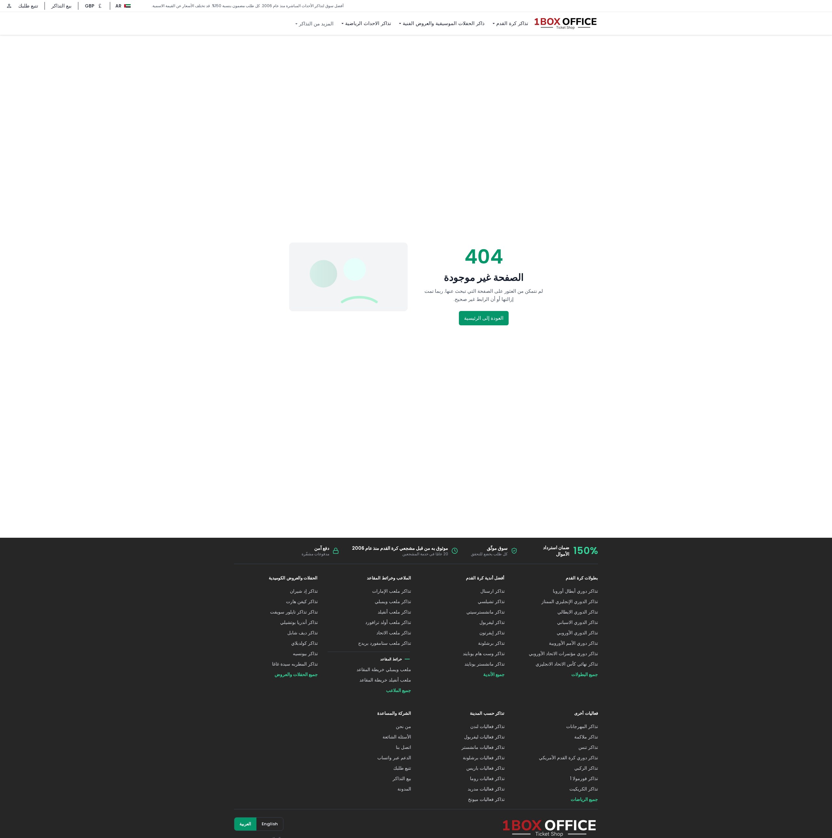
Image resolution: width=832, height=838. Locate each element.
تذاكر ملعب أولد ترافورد (388, 622)
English (270, 824)
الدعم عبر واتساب (394, 757)
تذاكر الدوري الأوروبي (577, 632)
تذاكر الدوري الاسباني (577, 622)
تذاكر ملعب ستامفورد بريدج (384, 643)
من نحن (403, 726)
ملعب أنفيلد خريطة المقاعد (385, 680)
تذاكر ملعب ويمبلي (393, 601)
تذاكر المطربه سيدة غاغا (295, 664)
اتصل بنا (403, 747)
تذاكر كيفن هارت (302, 601)
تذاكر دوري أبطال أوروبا (575, 591)
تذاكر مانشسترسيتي (485, 612)
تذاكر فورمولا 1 (584, 778)
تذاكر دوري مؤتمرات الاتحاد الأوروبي (563, 653)
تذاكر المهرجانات (582, 726)
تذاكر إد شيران (304, 591)
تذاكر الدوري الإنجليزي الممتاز (569, 601)
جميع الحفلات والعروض (296, 674)
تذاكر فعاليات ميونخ (486, 799)
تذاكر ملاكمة (586, 737)
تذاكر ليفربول (492, 622)
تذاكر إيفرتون (492, 632)
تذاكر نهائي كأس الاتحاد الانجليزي (567, 664)
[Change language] (126, 6)
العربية (245, 824)
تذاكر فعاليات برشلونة (484, 757)
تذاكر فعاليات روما (487, 778)
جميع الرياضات (584, 799)
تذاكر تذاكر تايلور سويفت (294, 612)
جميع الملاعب (398, 690)
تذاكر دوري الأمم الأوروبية (573, 643)
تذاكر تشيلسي (491, 601)
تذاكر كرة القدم (512, 23)
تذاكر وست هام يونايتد (484, 653)
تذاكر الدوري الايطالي (577, 612)
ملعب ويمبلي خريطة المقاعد (384, 669)
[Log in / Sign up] (9, 6)
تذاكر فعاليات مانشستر (483, 747)
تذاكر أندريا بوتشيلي (299, 622)
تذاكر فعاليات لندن (487, 726)
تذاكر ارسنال (492, 591)
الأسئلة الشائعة (397, 737)
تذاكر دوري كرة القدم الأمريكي (568, 757)
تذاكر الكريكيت (583, 789)
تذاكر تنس (588, 747)
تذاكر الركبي (586, 768)
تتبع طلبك (28, 5)
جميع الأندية (494, 674)
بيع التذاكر (61, 5)
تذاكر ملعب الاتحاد (393, 632)
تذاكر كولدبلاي (304, 643)
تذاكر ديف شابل (302, 632)
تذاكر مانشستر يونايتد (484, 664)
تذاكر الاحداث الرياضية (368, 23)
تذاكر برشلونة (491, 643)
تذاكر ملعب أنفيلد (394, 612)
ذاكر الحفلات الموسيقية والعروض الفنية (444, 23)
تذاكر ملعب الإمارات (391, 591)
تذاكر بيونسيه (305, 653)
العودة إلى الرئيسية (483, 318)
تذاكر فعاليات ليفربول (484, 737)
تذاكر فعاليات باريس (485, 768)
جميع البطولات (584, 674)
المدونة (404, 789)
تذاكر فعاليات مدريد (486, 789)
